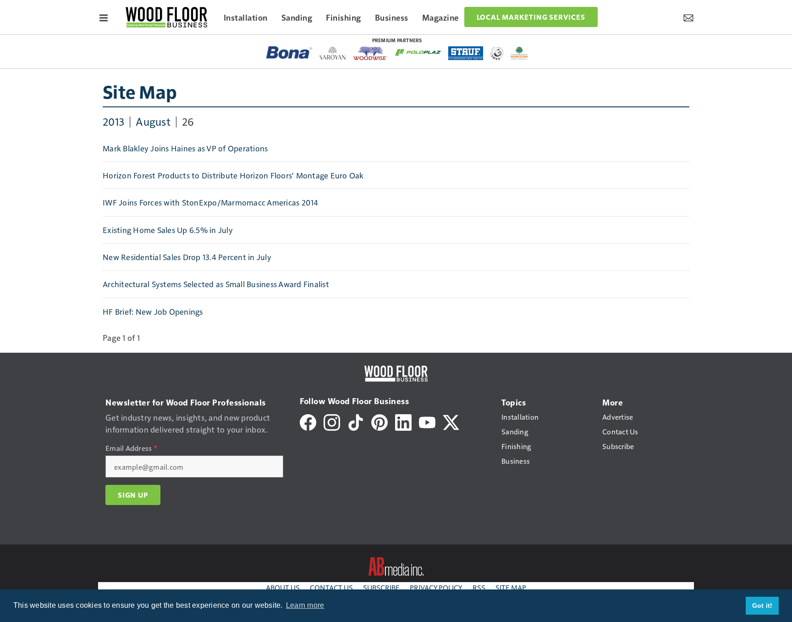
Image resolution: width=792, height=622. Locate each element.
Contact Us (331, 587)
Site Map (140, 91)
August (153, 121)
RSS (479, 587)
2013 (113, 121)
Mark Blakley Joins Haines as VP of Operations (185, 148)
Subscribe (381, 587)
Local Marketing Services (531, 17)
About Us (283, 587)
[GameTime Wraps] (496, 53)
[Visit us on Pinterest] (379, 421)
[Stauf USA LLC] (465, 53)
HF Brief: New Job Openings (153, 311)
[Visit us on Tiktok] (355, 421)
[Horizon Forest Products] (519, 53)
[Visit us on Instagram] (332, 421)
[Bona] (289, 52)
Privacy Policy (436, 587)
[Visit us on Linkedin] (403, 421)
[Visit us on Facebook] (308, 421)
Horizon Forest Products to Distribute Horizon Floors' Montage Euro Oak (233, 175)
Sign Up (133, 495)
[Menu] (103, 17)
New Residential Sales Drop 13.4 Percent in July (187, 257)
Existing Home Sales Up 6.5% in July (168, 230)
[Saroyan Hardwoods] (332, 53)
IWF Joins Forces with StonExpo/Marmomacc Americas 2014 (211, 202)
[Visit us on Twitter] (451, 421)
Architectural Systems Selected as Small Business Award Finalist (216, 284)
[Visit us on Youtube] (427, 421)
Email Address (131, 448)
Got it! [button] (762, 605)
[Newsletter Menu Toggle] (688, 17)
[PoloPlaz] (418, 51)
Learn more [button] (305, 605)
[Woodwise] (370, 53)
